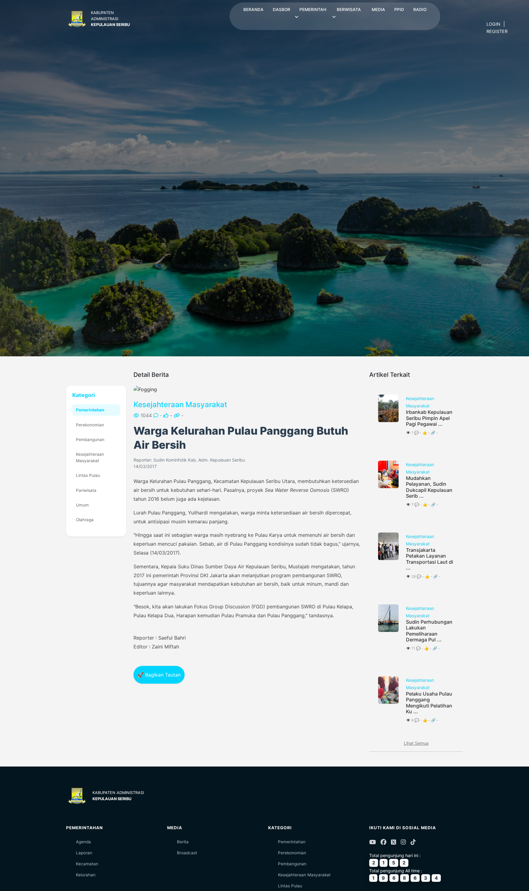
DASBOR (281, 9)
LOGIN (493, 24)
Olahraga (85, 519)
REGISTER (497, 31)
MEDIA (378, 9)
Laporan (84, 852)
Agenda (83, 841)
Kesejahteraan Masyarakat (90, 457)
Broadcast (187, 852)
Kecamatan (87, 863)
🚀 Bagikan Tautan (159, 675)
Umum (82, 505)
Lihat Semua (416, 743)
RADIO (419, 9)
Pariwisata (86, 490)
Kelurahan (86, 874)
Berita (183, 841)
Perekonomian (90, 424)
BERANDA (253, 9)
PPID (399, 9)
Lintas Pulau (88, 475)
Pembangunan (90, 439)
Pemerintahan (90, 409)
